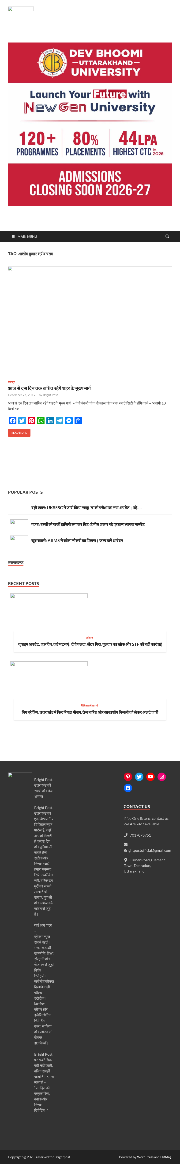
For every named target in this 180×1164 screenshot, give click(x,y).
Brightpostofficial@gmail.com (147, 850)
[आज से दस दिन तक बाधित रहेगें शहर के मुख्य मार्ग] (90, 321)
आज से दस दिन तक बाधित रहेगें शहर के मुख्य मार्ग (49, 388)
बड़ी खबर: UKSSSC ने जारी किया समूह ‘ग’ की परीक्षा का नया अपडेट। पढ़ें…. (86, 507)
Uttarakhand (89, 705)
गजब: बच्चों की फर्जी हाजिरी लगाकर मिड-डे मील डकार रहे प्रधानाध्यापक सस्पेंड (88, 524)
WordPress (145, 1157)
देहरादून (11, 382)
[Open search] (167, 236)
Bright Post (50, 395)
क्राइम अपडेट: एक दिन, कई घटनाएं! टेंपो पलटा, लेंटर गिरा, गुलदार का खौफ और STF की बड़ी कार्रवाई (90, 644)
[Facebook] (128, 788)
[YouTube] (150, 777)
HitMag (165, 1157)
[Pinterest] (128, 777)
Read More (17, 431)
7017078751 (140, 835)
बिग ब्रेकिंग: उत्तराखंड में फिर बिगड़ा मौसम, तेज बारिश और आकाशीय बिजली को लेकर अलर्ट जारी (90, 712)
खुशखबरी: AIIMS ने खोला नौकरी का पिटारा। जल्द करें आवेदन (77, 540)
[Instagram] (162, 777)
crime (89, 637)
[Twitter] (139, 777)
